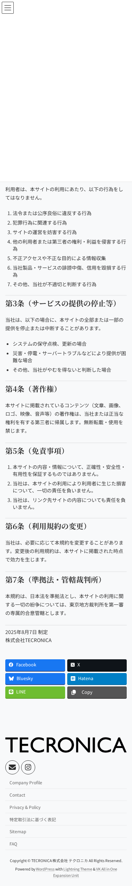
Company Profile (26, 783)
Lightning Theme (77, 869)
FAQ (13, 844)
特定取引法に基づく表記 (33, 819)
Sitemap (18, 832)
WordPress (45, 869)
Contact (17, 795)
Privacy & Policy (25, 807)
